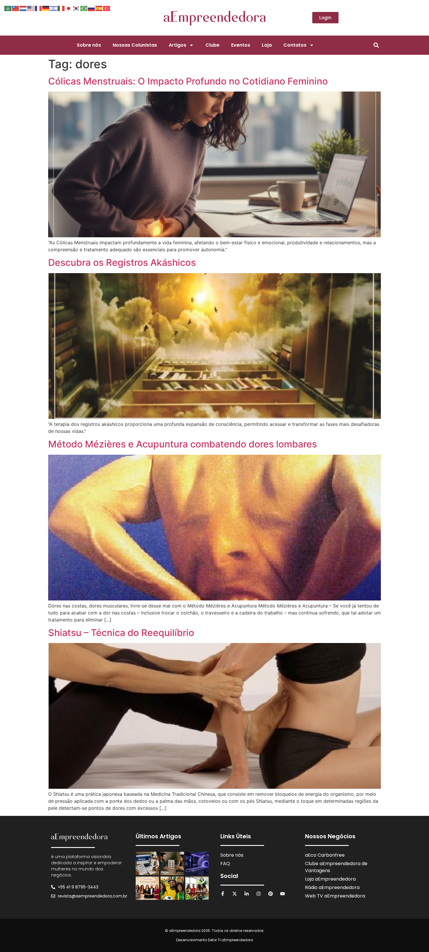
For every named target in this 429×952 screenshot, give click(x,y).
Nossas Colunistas (135, 45)
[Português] (84, 8)
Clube (212, 45)
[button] (376, 45)
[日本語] (69, 8)
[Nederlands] (23, 8)
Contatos (294, 45)
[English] (31, 8)
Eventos (240, 45)
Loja (267, 45)
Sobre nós (89, 45)
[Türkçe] (107, 8)
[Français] (38, 8)
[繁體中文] (16, 8)
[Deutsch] (46, 8)
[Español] (99, 8)
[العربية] (8, 8)
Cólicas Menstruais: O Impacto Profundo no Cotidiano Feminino (188, 81)
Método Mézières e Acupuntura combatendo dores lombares (182, 444)
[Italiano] (61, 8)
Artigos (177, 45)
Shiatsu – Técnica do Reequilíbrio (121, 632)
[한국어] (76, 8)
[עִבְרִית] (53, 8)
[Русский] (91, 8)
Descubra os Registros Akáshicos (122, 262)
